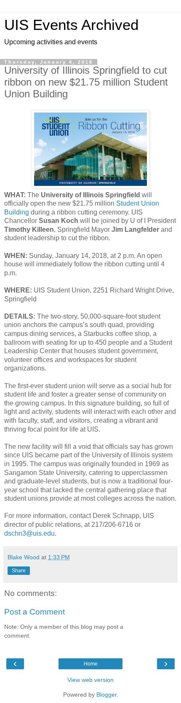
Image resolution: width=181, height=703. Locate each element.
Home (91, 664)
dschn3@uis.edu (29, 533)
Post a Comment (34, 611)
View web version (90, 679)
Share (19, 571)
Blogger (106, 694)
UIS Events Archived (71, 25)
